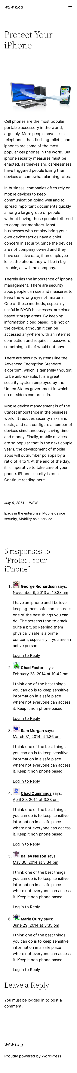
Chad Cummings (36, 793)
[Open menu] (70, 7)
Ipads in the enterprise (22, 513)
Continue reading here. (25, 480)
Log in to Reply (26, 655)
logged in (36, 1000)
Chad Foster (32, 667)
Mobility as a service (35, 519)
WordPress (51, 1056)
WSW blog (13, 7)
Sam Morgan (32, 730)
